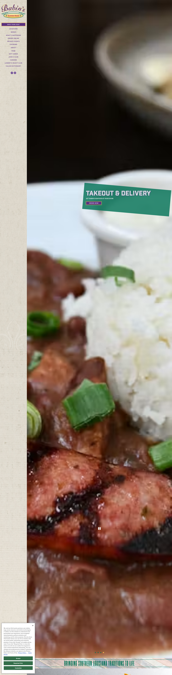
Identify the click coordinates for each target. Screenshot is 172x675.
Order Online (14, 38)
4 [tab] (103, 653)
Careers (14, 60)
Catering (14, 44)
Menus (13, 32)
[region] (18, 648)
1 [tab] (95, 653)
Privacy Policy (23, 653)
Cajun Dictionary (13, 66)
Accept (18, 658)
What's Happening (13, 35)
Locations (13, 29)
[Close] (33, 626)
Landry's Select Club (14, 63)
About (13, 48)
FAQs (13, 51)
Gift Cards (13, 54)
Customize (18, 668)
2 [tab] (98, 653)
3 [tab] (101, 653)
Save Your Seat (13, 24)
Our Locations (96, 203)
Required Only (18, 663)
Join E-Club (14, 57)
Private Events (13, 41)
